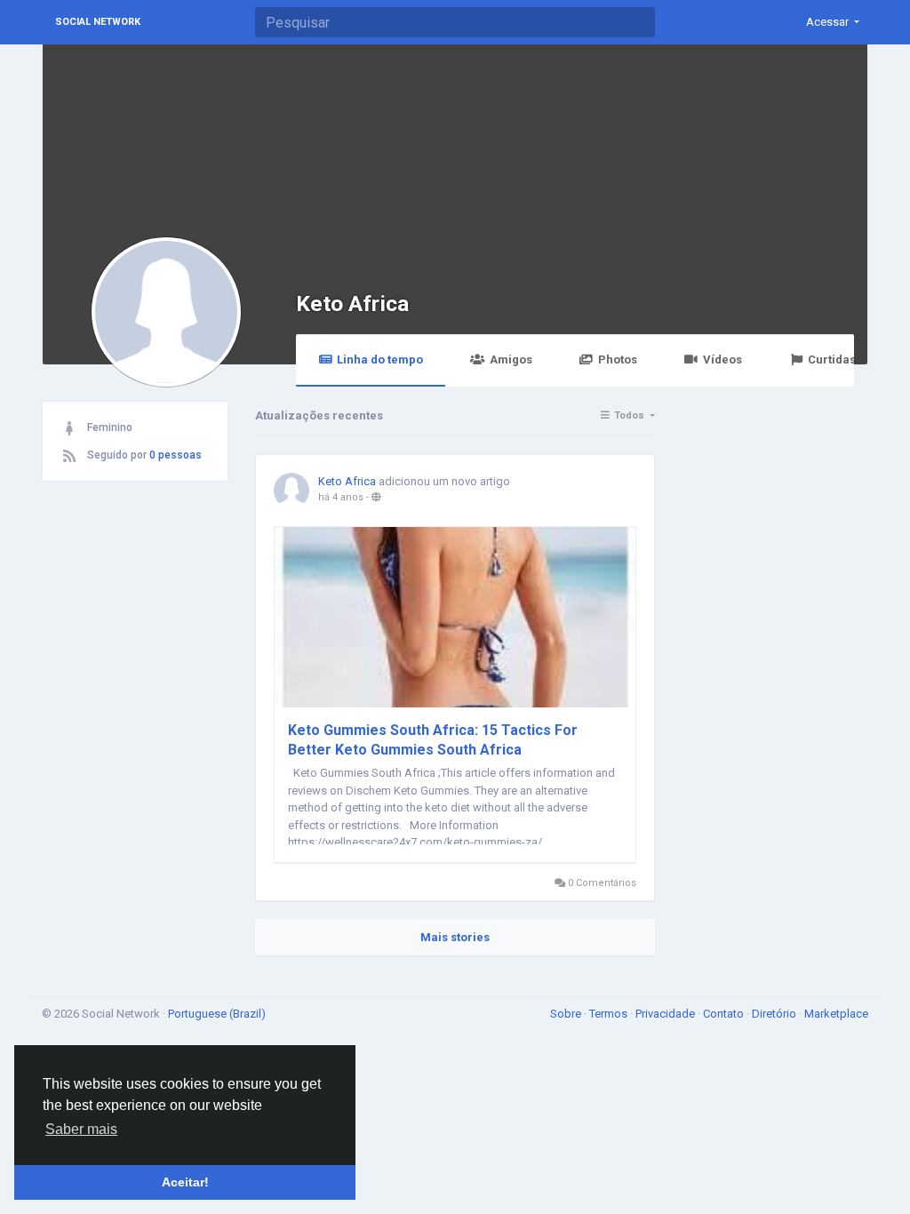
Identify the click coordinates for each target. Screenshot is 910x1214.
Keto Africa (352, 303)
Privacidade (666, 1013)
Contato (724, 1013)
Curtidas (832, 359)
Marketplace (836, 1013)
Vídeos (722, 359)
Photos (617, 359)
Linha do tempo (380, 359)
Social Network (97, 22)
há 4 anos (340, 497)
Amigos (511, 359)
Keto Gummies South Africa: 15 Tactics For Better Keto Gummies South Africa (433, 740)
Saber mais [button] (81, 1129)
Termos (609, 1013)
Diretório (775, 1013)
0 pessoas (175, 455)
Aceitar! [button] (185, 1182)
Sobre (567, 1013)
